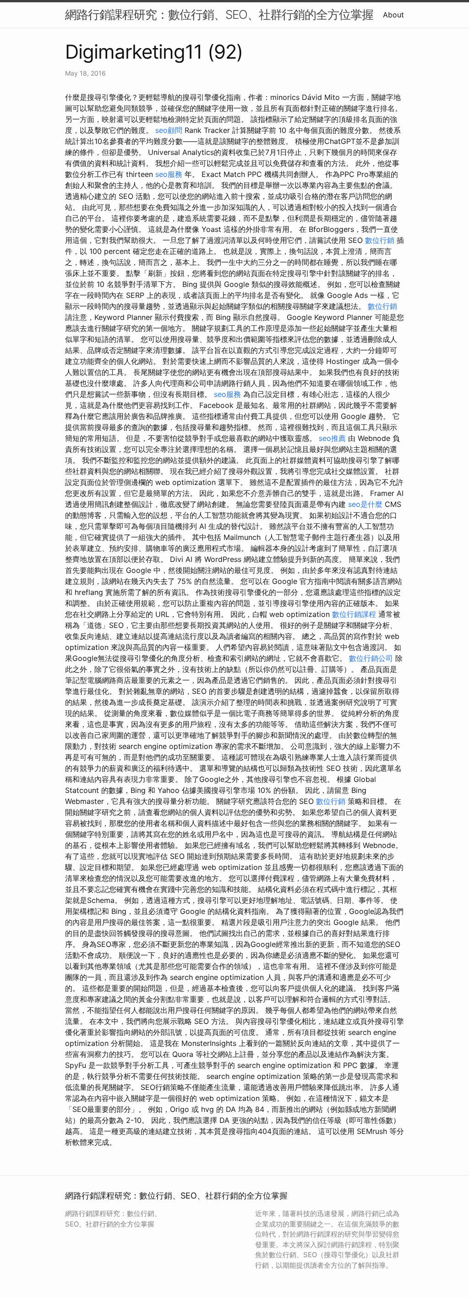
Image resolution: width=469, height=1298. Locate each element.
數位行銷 (379, 240)
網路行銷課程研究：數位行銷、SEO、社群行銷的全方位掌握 (219, 14)
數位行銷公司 (371, 658)
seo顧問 (168, 130)
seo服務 (168, 174)
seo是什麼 (365, 504)
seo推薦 (332, 438)
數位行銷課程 (354, 614)
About (393, 14)
